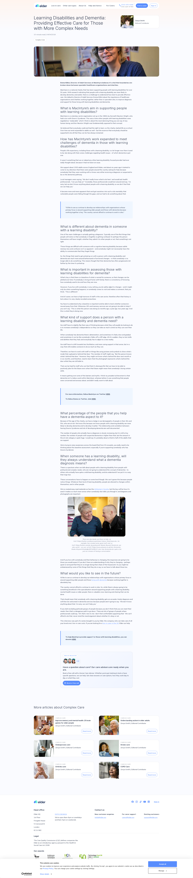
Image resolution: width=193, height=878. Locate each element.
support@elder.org (150, 817)
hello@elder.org (100, 817)
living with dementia (99, 580)
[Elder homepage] (41, 5)
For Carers (110, 6)
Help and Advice (94, 6)
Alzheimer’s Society (101, 489)
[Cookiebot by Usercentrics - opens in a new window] (26, 874)
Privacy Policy (48, 868)
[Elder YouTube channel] (145, 802)
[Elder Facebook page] (133, 802)
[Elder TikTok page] (141, 802)
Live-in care (56, 6)
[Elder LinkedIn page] (149, 802)
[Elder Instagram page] (137, 802)
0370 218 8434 (61, 814)
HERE (108, 394)
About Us (82, 6)
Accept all (162, 864)
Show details (44, 874)
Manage (161, 870)
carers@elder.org (128, 817)
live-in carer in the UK (111, 623)
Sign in (153, 6)
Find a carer (142, 6)
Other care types (69, 6)
